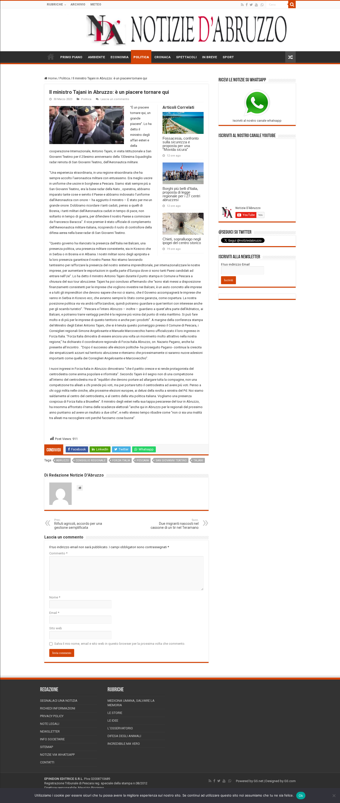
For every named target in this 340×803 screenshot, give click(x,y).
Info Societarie (52, 739)
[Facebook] (246, 5)
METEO (95, 4)
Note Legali (49, 724)
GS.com (290, 781)
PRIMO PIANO (71, 57)
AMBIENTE (96, 57)
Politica (64, 78)
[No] (333, 795)
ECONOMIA (119, 57)
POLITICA (141, 57)
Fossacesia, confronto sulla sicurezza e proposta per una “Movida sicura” (181, 144)
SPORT (228, 57)
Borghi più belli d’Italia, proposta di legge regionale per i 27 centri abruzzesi (181, 194)
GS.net (258, 781)
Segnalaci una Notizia (58, 700)
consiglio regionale (91, 460)
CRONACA (162, 57)
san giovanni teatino (171, 460)
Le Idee (113, 720)
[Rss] (242, 5)
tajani (198, 460)
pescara (143, 460)
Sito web (55, 628)
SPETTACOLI (186, 57)
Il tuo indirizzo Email (235, 264)
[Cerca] (292, 4)
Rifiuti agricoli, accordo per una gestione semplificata (78, 524)
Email (54, 613)
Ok (301, 796)
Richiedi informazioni (57, 708)
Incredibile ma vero (124, 744)
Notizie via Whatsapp (57, 754)
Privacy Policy (51, 716)
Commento (58, 553)
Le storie (115, 713)
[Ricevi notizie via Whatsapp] (262, 5)
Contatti (47, 762)
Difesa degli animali (124, 736)
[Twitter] (251, 5)
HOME (50, 56)
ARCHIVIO (77, 4)
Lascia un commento (115, 99)
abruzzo (62, 460)
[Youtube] (256, 5)
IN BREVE (209, 57)
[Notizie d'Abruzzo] (170, 29)
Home (52, 78)
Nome (54, 597)
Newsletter (50, 731)
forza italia (121, 460)
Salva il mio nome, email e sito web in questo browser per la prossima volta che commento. (119, 643)
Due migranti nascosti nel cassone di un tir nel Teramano (175, 524)
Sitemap (46, 747)
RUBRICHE (55, 4)
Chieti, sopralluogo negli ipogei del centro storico (182, 241)
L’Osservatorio (120, 728)
